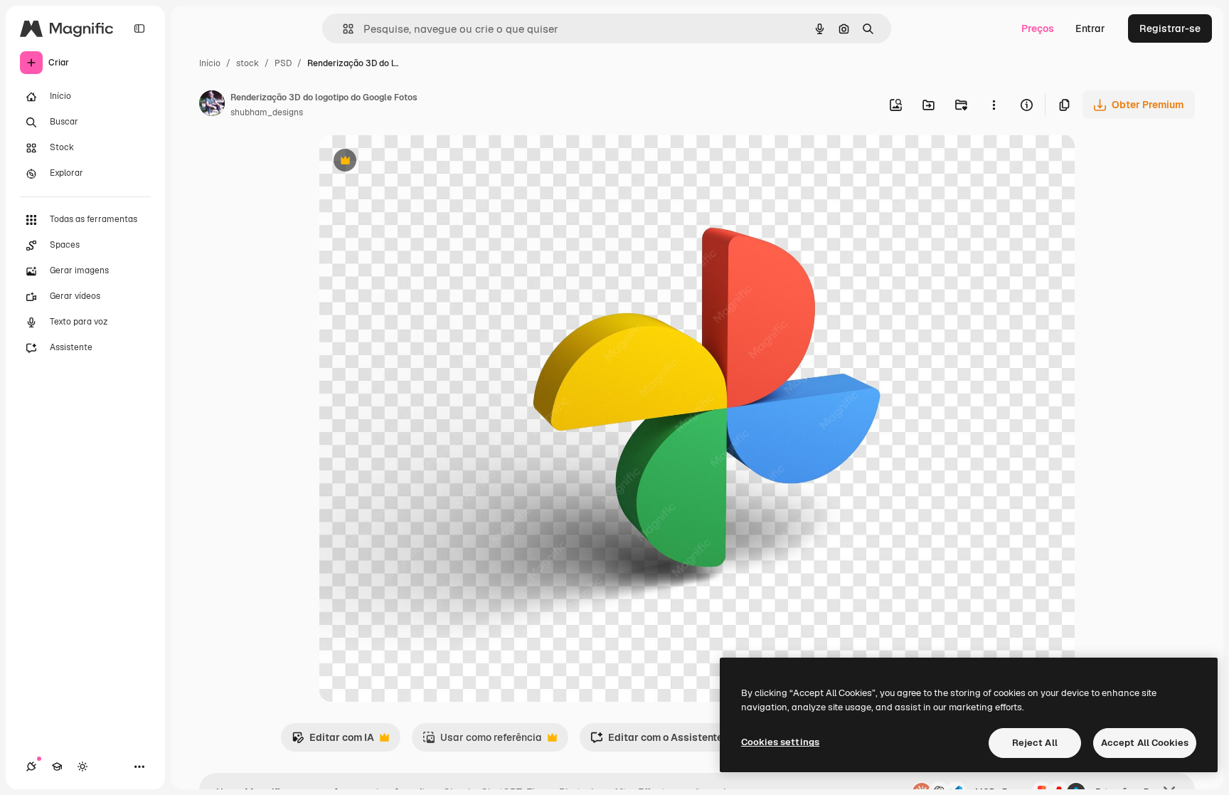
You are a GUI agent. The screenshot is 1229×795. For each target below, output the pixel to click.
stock (247, 63)
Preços (1037, 28)
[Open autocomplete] (342, 28)
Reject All (1035, 743)
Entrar (1090, 28)
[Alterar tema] (82, 766)
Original (410, 162)
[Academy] (57, 766)
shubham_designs (266, 112)
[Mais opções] (993, 104)
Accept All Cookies (1144, 743)
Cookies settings (780, 742)
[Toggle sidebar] (139, 28)
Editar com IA (333, 741)
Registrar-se (1170, 28)
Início (209, 63)
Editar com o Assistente (656, 741)
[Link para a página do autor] (212, 105)
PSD (283, 63)
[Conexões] (31, 766)
